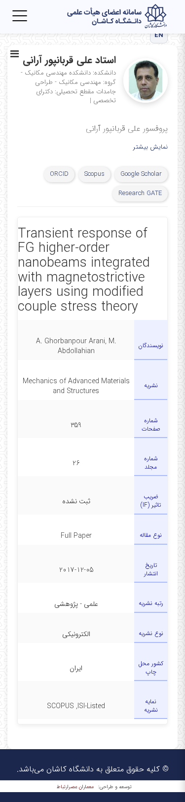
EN (159, 35)
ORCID (59, 174)
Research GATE (140, 193)
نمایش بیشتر (150, 147)
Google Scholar (141, 174)
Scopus (94, 174)
